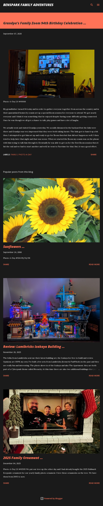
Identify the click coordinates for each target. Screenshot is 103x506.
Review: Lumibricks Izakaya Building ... (34, 346)
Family (14, 154)
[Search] (91, 4)
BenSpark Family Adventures (28, 5)
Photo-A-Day (25, 154)
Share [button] (94, 154)
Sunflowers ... (14, 246)
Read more (94, 264)
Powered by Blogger (53, 498)
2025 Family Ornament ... (23, 458)
